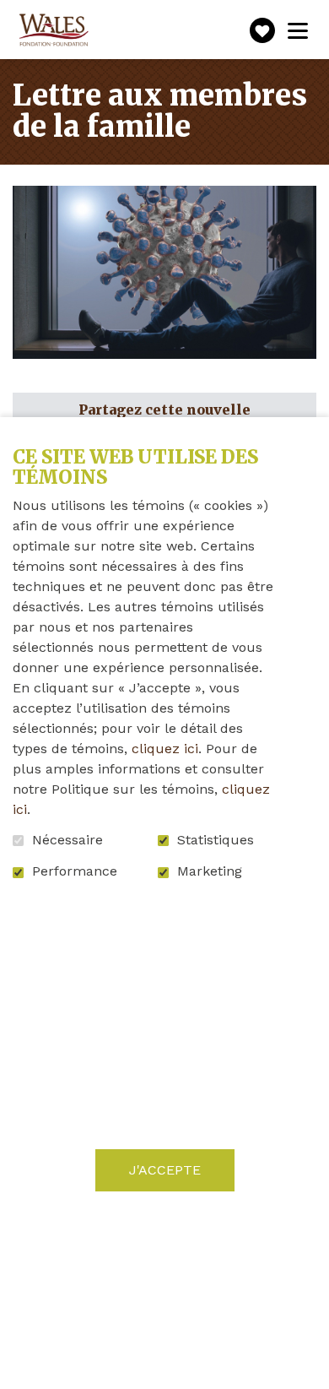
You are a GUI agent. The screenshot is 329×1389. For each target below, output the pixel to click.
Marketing (209, 871)
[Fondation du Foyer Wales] (52, 30)
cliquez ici (165, 749)
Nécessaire (67, 840)
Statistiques (215, 840)
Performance (74, 871)
